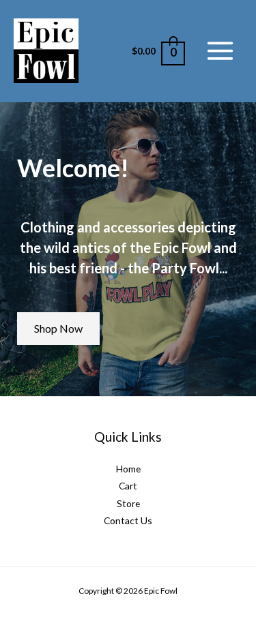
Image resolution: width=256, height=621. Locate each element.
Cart (128, 485)
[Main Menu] (220, 51)
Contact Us (128, 520)
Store (128, 503)
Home (128, 468)
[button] (58, 328)
